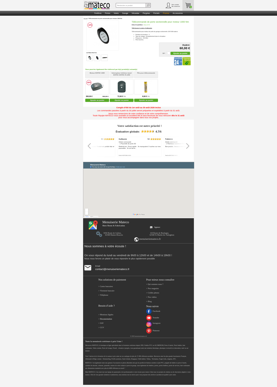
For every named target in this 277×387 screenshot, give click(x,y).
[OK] (148, 5)
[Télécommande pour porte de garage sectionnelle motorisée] (102, 35)
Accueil (85, 18)
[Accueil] (96, 5)
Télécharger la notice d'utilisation (142, 28)
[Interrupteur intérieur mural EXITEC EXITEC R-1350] (122, 86)
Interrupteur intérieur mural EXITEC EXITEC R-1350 (122, 74)
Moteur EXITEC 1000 (97, 73)
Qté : (164, 53)
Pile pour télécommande (146, 73)
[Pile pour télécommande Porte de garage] (146, 86)
